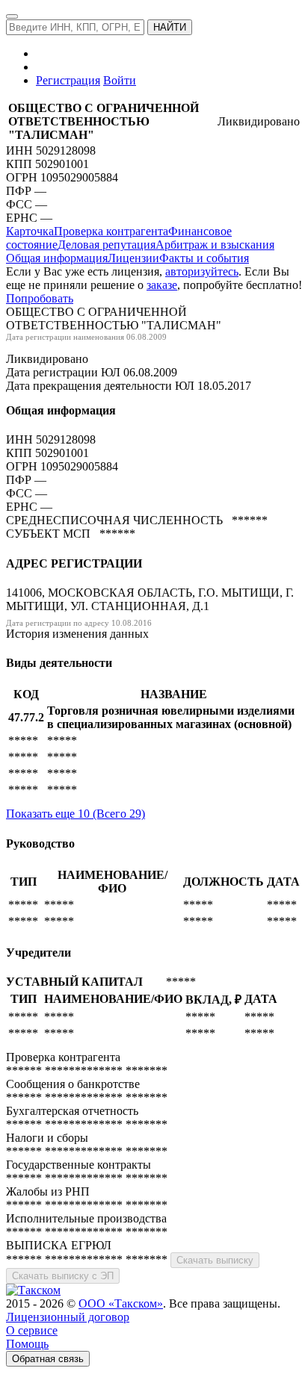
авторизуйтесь (201, 271)
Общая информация (57, 258)
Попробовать (39, 298)
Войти (119, 80)
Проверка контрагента (111, 231)
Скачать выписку (214, 1260)
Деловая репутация (106, 244)
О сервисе (32, 1330)
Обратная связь (48, 1358)
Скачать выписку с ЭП (63, 1275)
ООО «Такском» (120, 1303)
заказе (162, 285)
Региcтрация (68, 80)
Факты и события (204, 258)
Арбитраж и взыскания (214, 244)
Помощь (27, 1343)
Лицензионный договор (67, 1317)
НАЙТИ (169, 27)
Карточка (30, 231)
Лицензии (133, 258)
